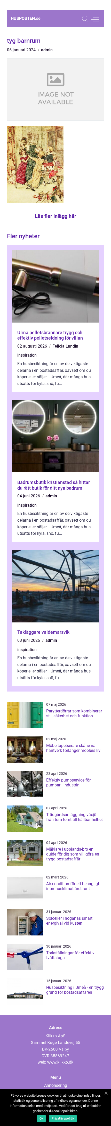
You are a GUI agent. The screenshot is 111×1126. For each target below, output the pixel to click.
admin (47, 49)
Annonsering (55, 1085)
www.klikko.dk (60, 1062)
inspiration (27, 355)
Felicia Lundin (65, 346)
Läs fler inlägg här (55, 216)
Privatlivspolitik (63, 1118)
